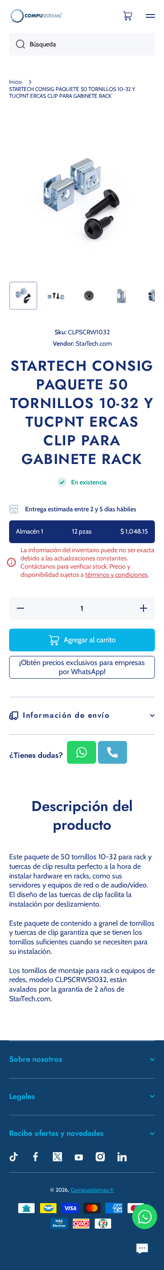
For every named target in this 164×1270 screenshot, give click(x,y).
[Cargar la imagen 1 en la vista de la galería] (23, 296)
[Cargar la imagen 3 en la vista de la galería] (89, 296)
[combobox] (82, 44)
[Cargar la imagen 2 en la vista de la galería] (56, 296)
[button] (127, 15)
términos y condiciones (116, 574)
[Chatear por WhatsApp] (144, 1216)
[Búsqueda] (17, 44)
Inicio (15, 81)
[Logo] (36, 15)
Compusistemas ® (92, 1189)
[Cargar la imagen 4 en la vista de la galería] (122, 296)
